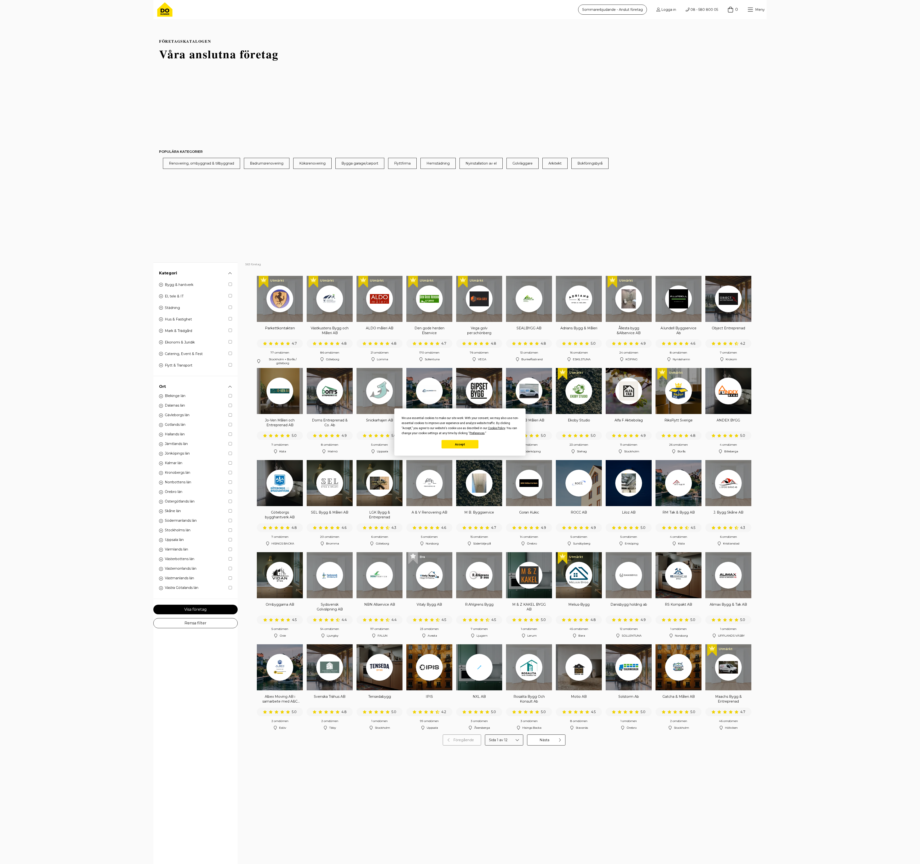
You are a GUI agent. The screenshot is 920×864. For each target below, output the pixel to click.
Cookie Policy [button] (496, 428)
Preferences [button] (477, 433)
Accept (460, 444)
